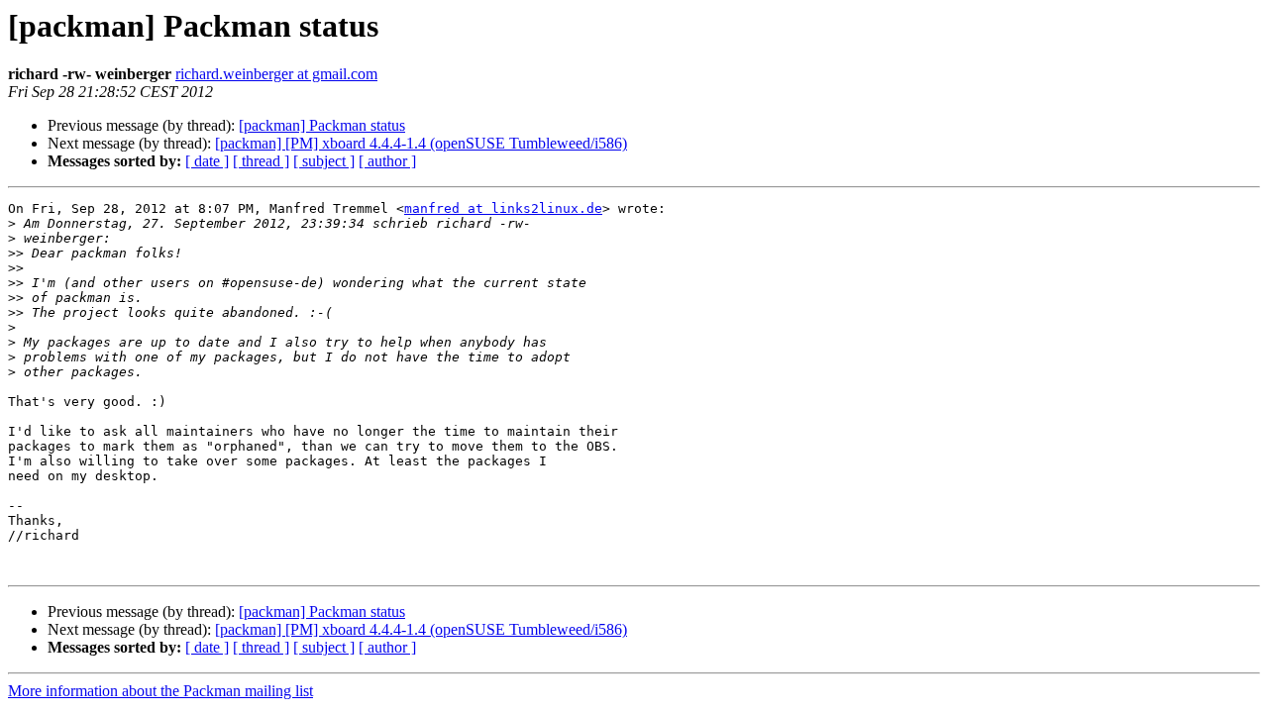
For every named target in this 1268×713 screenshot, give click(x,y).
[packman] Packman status (322, 125)
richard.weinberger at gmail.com (276, 73)
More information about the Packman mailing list (160, 690)
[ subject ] (324, 161)
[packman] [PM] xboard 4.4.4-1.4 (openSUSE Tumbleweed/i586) (421, 143)
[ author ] (387, 161)
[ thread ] (261, 161)
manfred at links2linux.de (503, 208)
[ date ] (207, 161)
